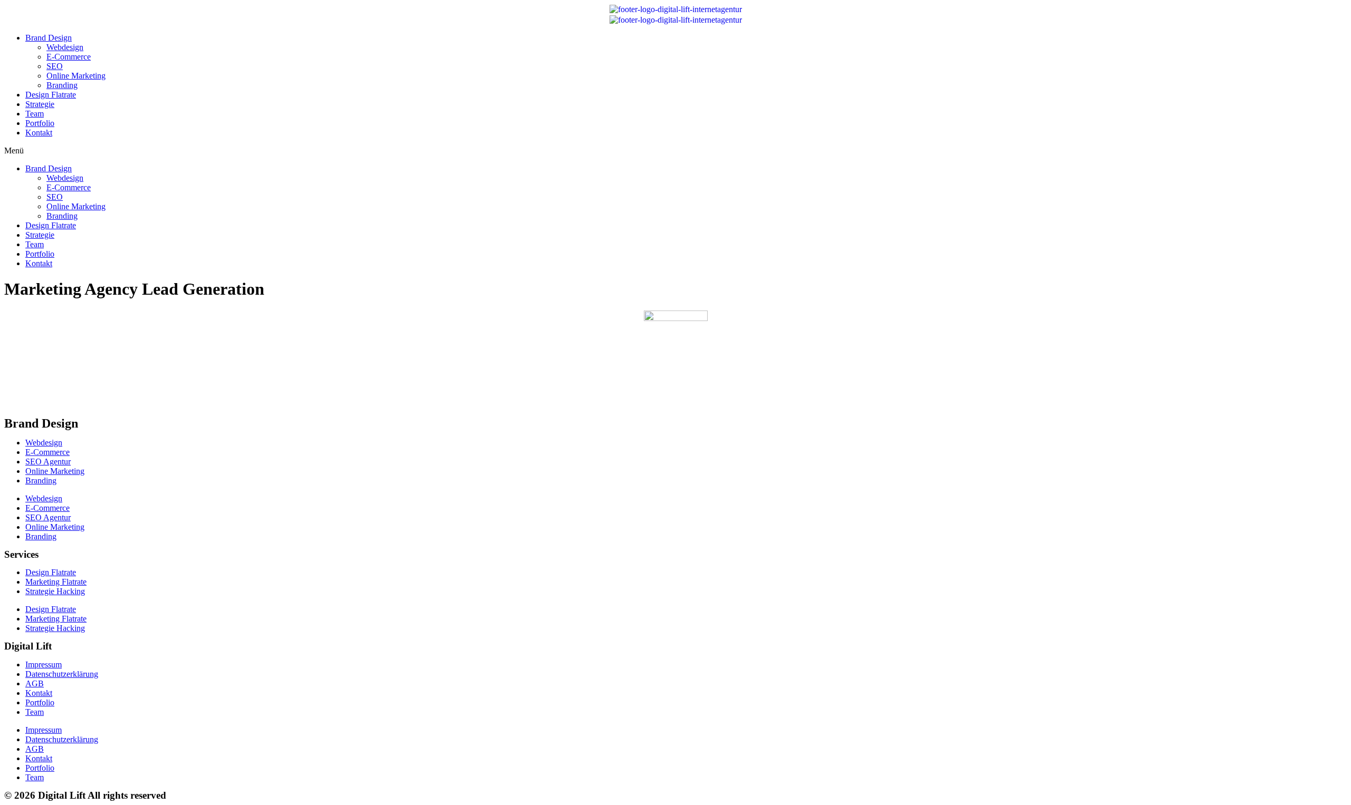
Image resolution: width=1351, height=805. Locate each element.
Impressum (43, 664)
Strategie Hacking (55, 591)
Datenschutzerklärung (61, 674)
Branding (62, 85)
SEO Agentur (48, 461)
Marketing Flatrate (56, 581)
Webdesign (64, 47)
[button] (675, 151)
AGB (34, 683)
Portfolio (39, 123)
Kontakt (38, 132)
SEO (54, 66)
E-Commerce (68, 56)
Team (34, 113)
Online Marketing (76, 75)
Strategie (39, 104)
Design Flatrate (50, 94)
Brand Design (48, 37)
